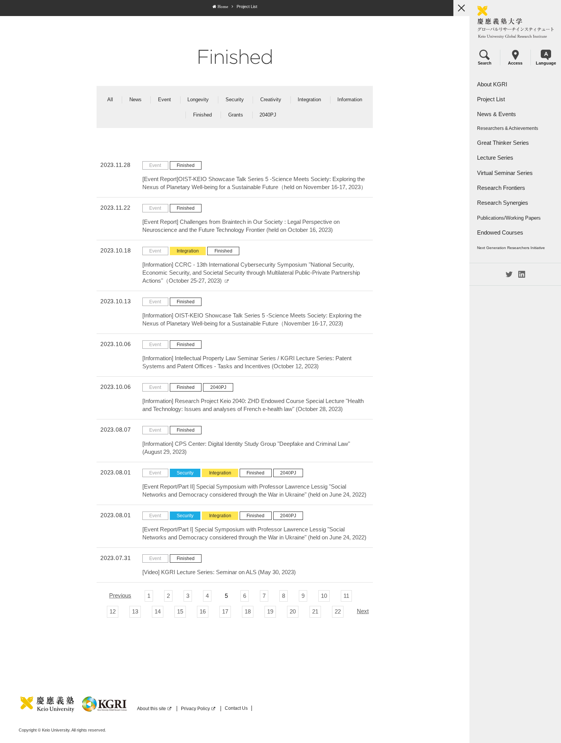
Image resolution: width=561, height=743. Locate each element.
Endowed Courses (500, 232)
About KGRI (492, 84)
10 (324, 595)
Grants (235, 115)
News (135, 99)
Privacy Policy (195, 708)
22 (338, 611)
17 (225, 611)
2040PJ (268, 115)
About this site (151, 708)
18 (248, 611)
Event (164, 99)
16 (203, 611)
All (110, 99)
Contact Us (236, 708)
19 (270, 611)
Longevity (198, 99)
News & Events (496, 114)
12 (113, 611)
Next (363, 611)
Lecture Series (495, 157)
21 (315, 611)
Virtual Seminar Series (505, 173)
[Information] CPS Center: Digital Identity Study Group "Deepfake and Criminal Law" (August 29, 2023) (246, 447)
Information (349, 99)
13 (135, 611)
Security (235, 99)
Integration (309, 99)
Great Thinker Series (503, 142)
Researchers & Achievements (507, 128)
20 (293, 611)
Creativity (270, 99)
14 (158, 611)
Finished (202, 115)
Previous (120, 595)
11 (346, 595)
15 (180, 611)
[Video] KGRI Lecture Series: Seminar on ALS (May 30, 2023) (219, 572)
